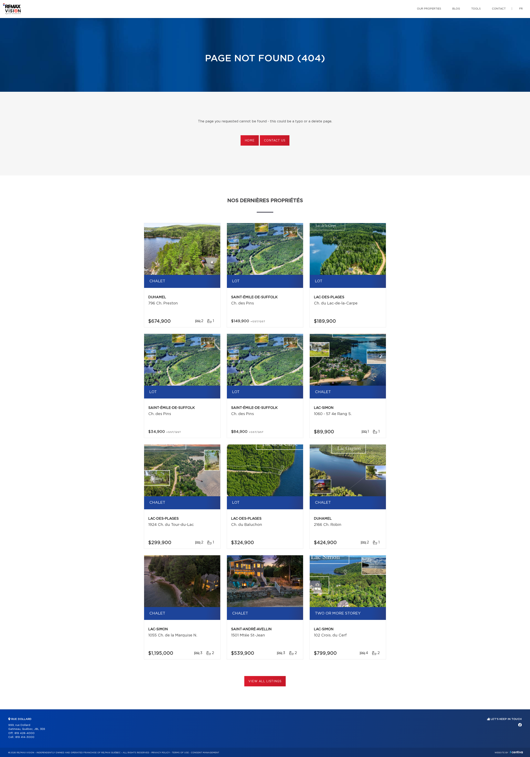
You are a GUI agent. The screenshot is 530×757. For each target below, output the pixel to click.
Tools (476, 8)
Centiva (516, 752)
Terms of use (180, 753)
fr (521, 8)
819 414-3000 (24, 737)
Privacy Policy (160, 753)
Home (250, 140)
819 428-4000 (24, 733)
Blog (456, 8)
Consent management (205, 753)
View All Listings (264, 681)
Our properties (429, 8)
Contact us (274, 140)
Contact (499, 8)
